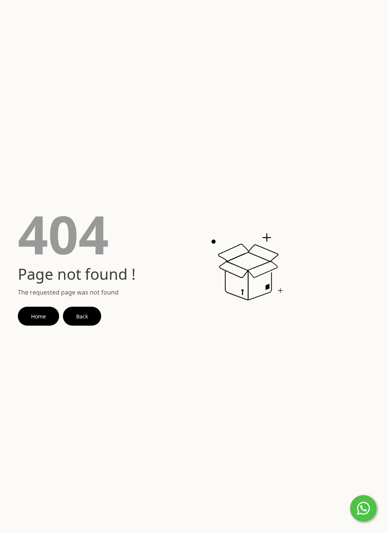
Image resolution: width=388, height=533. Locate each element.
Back (82, 316)
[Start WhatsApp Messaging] (363, 507)
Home (38, 316)
